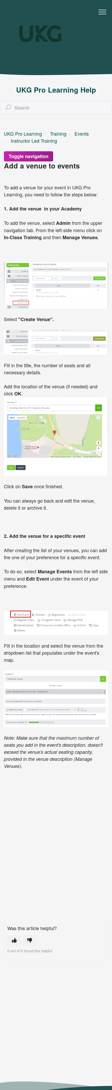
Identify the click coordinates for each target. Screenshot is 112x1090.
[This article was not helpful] (30, 940)
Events (81, 133)
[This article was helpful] (14, 940)
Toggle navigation (28, 156)
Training (58, 133)
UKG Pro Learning (23, 133)
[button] (102, 12)
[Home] (40, 34)
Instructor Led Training (34, 140)
